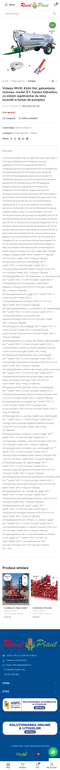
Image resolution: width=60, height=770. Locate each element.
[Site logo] (34, 5)
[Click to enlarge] (8, 70)
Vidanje (32, 81)
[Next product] (56, 81)
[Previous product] (49, 81)
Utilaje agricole (18, 81)
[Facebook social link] (11, 139)
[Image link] (30, 643)
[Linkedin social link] (23, 139)
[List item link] (30, 660)
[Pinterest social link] (19, 139)
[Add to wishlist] (25, 583)
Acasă (5, 81)
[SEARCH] (54, 13)
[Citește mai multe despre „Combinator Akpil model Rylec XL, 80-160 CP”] (25, 577)
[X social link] (15, 139)
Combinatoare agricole (13, 613)
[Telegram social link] (27, 139)
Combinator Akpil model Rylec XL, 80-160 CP (15, 609)
